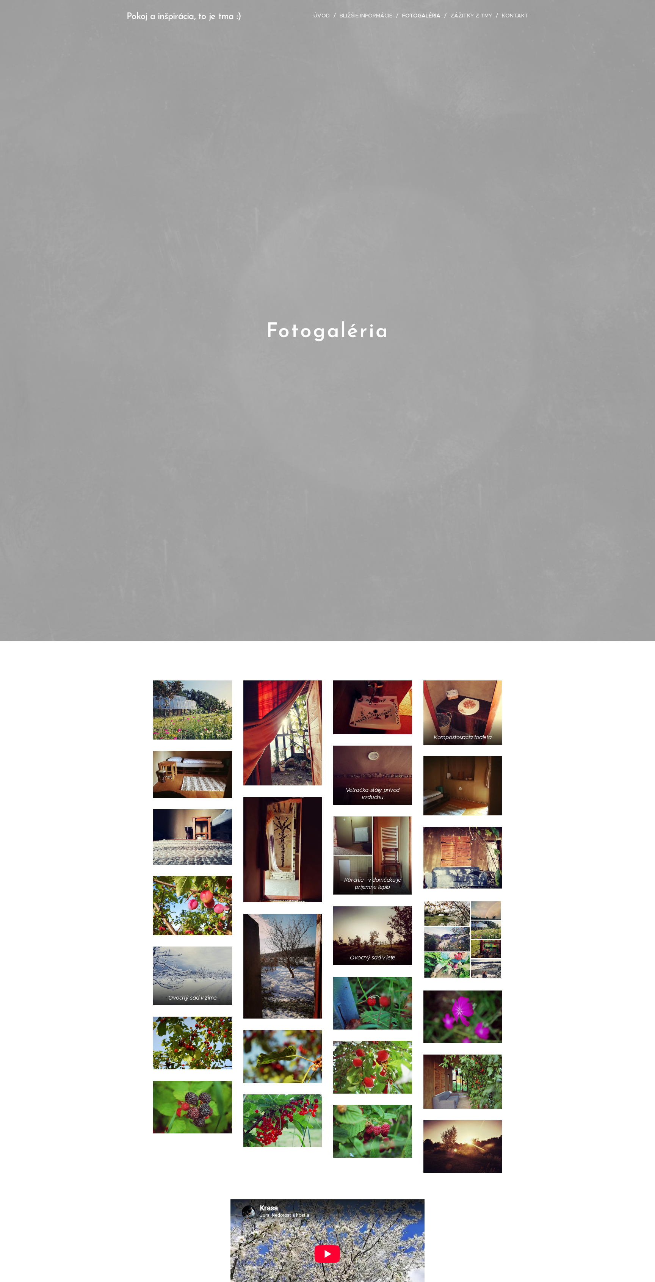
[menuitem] (324, 15)
